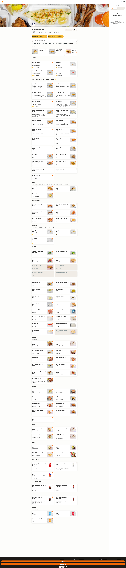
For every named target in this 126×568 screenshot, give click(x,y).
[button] (5, 2)
